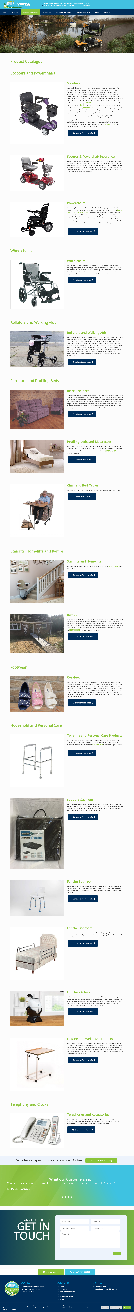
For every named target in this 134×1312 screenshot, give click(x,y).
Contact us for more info (83, 133)
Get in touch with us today (101, 1160)
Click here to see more (82, 280)
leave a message (52, 1272)
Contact (107, 12)
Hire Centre (47, 12)
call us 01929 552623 (81, 1272)
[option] (67, 34)
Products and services (67, 1292)
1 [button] (62, 1197)
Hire (61, 1294)
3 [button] (69, 1197)
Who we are (64, 1289)
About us (15, 12)
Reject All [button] (105, 1308)
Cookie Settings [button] (116, 1308)
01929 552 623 (86, 5)
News (97, 12)
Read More (13, 1310)
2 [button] (65, 1197)
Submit (117, 1253)
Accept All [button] (127, 1308)
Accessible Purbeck (83, 12)
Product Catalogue (30, 12)
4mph (82, 105)
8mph (88, 102)
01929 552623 (110, 124)
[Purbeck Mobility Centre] (18, 4)
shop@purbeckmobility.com (106, 1289)
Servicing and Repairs (63, 12)
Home (4, 12)
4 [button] (72, 1197)
